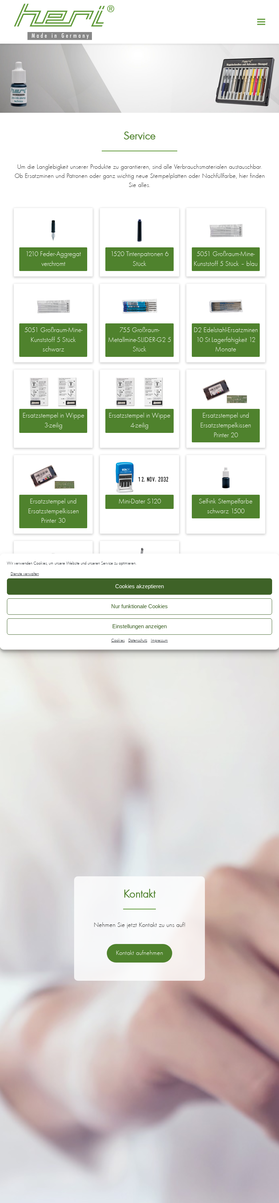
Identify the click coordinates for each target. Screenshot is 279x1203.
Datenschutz (137, 640)
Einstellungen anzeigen (139, 626)
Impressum (159, 640)
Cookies (118, 640)
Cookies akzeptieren (139, 586)
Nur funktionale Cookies (139, 606)
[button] (261, 22)
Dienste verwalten (25, 573)
